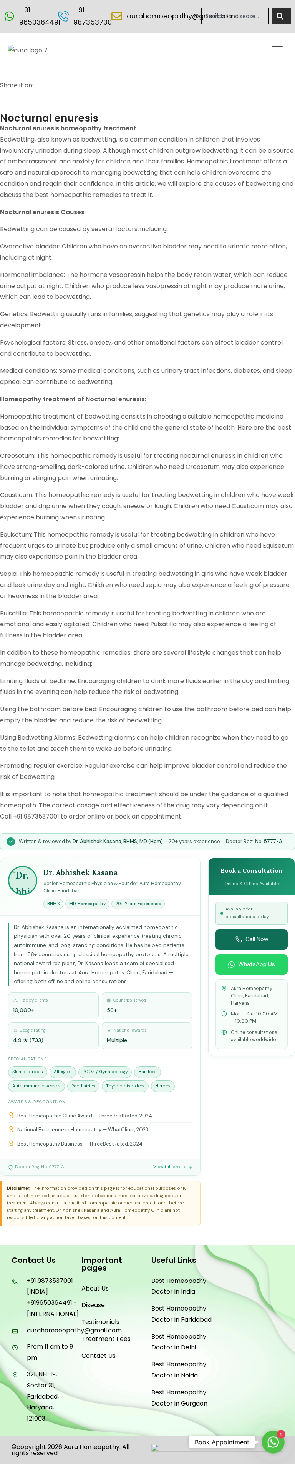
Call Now (256, 939)
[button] (277, 50)
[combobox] (235, 16)
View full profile (169, 1167)
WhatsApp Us (256, 964)
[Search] (281, 16)
